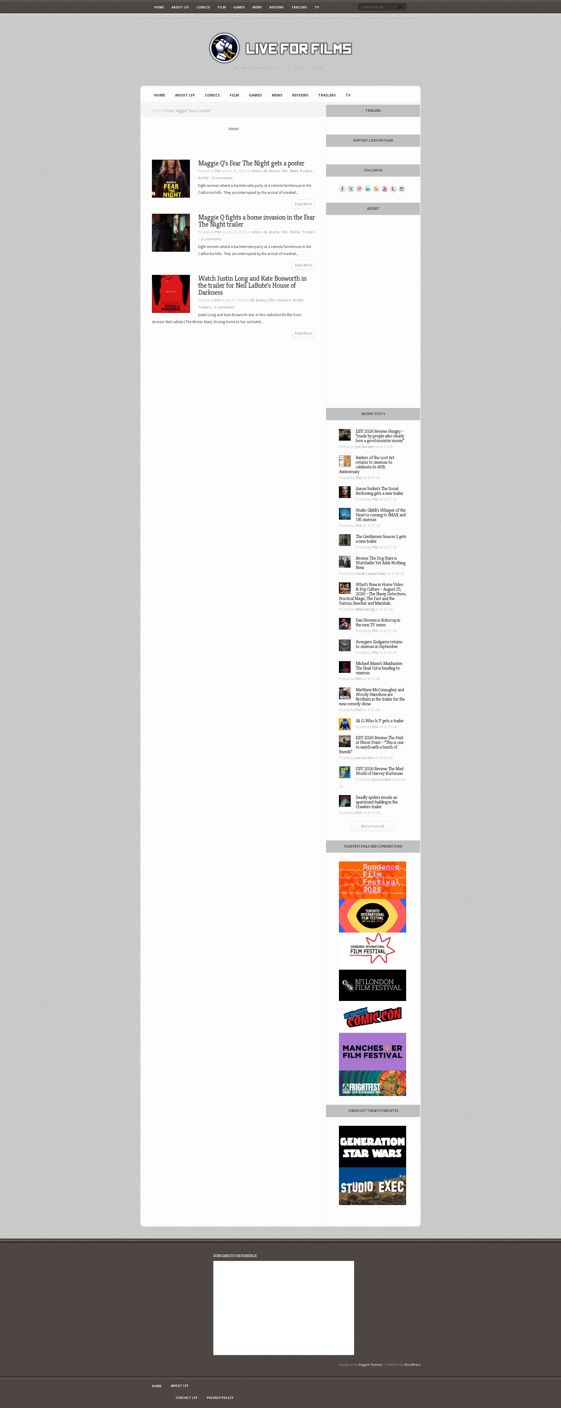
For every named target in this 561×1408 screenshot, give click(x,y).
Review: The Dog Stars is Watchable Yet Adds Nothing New (380, 563)
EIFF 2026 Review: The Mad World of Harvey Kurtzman (379, 771)
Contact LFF (187, 1398)
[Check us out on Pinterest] (359, 188)
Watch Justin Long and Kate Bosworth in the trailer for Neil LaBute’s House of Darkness (252, 285)
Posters (306, 171)
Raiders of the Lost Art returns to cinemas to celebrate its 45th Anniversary (366, 464)
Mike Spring (365, 609)
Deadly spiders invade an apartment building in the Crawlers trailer (377, 802)
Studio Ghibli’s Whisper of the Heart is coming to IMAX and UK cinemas (381, 515)
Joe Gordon (365, 447)
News (257, 7)
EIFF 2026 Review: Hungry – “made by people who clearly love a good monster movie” (380, 436)
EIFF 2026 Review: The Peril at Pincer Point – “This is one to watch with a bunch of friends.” (371, 745)
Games (239, 7)
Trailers (299, 7)
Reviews (276, 7)
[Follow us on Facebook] (342, 188)
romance (284, 300)
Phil (218, 171)
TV (317, 7)
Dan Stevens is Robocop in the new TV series (378, 622)
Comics (203, 7)
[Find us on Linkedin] (367, 188)
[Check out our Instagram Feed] (401, 188)
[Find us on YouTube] (384, 188)
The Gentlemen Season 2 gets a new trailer (381, 538)
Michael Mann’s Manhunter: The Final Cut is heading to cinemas (379, 668)
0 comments (222, 178)
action (256, 171)
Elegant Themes (370, 1365)
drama (274, 171)
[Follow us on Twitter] (350, 188)
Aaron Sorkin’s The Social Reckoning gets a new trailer (379, 490)
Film (222, 7)
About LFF (180, 7)
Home (159, 7)
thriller (203, 178)
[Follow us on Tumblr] (393, 188)
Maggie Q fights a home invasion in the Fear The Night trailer (256, 221)
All (265, 171)
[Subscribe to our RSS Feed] (376, 188)
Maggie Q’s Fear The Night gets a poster (251, 163)
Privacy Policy (220, 1398)
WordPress (412, 1365)
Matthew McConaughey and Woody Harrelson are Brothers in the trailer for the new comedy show (372, 697)
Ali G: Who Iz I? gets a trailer (380, 721)
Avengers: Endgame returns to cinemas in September (379, 644)
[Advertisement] (233, 140)
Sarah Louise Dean (371, 574)
